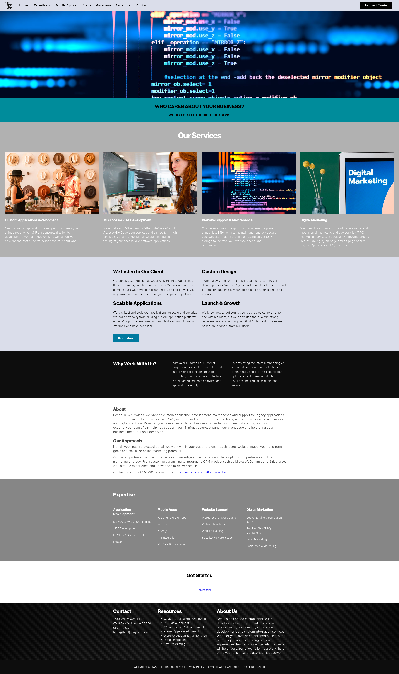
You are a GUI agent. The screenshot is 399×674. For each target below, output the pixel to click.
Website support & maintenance (185, 635)
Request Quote (376, 5)
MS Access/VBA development (184, 627)
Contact (142, 5)
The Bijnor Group (253, 666)
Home (23, 5)
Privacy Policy (195, 666)
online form (205, 590)
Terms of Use (215, 666)
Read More (126, 338)
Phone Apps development (181, 631)
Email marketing (174, 644)
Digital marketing (175, 640)
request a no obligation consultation (204, 472)
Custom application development (186, 618)
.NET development (176, 623)
